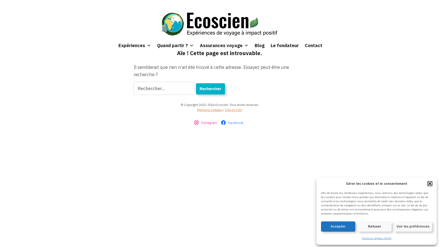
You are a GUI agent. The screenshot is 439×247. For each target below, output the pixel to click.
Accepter (338, 226)
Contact (313, 45)
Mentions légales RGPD (376, 238)
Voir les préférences (413, 226)
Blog (259, 45)
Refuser (374, 226)
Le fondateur (284, 45)
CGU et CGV (233, 110)
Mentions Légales (209, 110)
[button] (430, 183)
